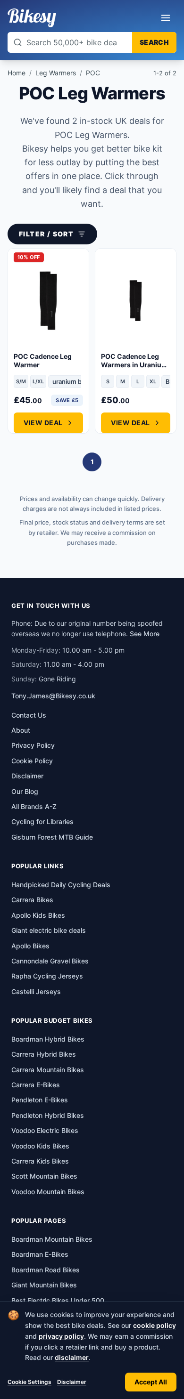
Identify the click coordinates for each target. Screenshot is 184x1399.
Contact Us (28, 715)
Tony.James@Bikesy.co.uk (53, 696)
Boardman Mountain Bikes (51, 1239)
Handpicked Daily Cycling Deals (60, 885)
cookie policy (154, 1325)
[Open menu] (165, 18)
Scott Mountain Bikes (44, 1176)
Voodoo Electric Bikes (44, 1130)
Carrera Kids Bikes (40, 1161)
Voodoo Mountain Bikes (47, 1192)
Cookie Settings (29, 1381)
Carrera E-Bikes (35, 1085)
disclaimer (72, 1357)
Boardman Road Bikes (45, 1270)
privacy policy (61, 1336)
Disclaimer (71, 1381)
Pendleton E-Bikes (39, 1100)
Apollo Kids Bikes (38, 915)
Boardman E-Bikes (39, 1254)
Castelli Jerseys (36, 991)
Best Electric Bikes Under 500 (57, 1300)
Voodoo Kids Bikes (40, 1146)
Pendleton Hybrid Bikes (47, 1115)
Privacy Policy (33, 745)
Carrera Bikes (32, 900)
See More (144, 634)
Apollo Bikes (30, 946)
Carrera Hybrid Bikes (43, 1054)
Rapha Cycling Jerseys (47, 976)
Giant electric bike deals (48, 930)
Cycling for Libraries (42, 821)
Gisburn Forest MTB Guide (52, 837)
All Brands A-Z (34, 806)
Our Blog (24, 791)
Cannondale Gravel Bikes (50, 961)
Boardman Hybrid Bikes (47, 1039)
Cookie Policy (32, 761)
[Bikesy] (32, 17)
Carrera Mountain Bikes (47, 1070)
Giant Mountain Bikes (44, 1285)
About (20, 730)
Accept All (150, 1382)
